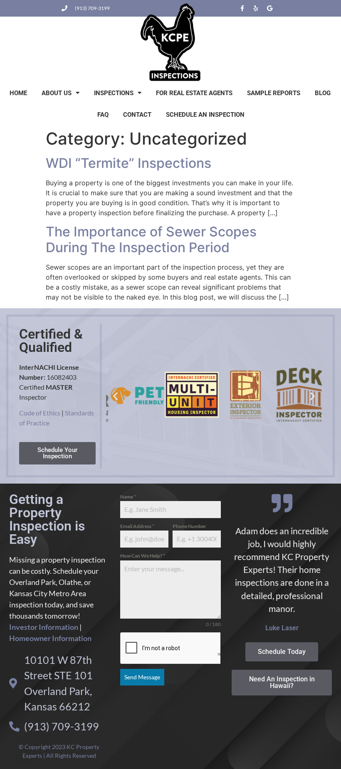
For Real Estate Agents (194, 93)
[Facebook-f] (242, 8)
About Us (57, 93)
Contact (137, 114)
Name (128, 497)
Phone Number (189, 526)
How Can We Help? (142, 556)
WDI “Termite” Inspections (128, 163)
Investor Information (43, 626)
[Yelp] (256, 8)
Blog (323, 93)
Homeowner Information (50, 638)
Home (18, 93)
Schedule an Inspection (205, 114)
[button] (115, 396)
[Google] (269, 8)
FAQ (103, 114)
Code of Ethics (39, 413)
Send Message (142, 677)
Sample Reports (273, 93)
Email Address (137, 526)
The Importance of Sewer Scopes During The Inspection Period (151, 240)
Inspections (113, 93)
